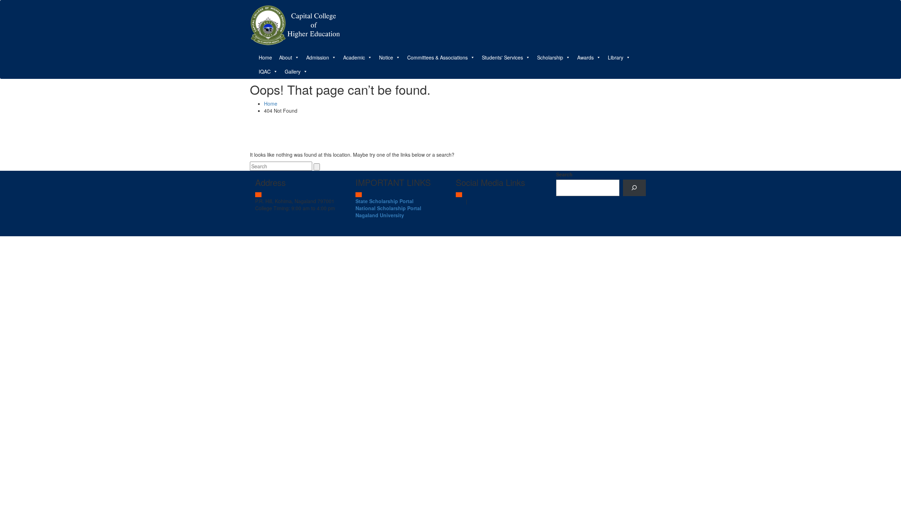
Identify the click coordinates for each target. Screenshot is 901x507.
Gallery (293, 71)
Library (615, 57)
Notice (386, 57)
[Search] (634, 188)
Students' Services (502, 57)
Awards (585, 57)
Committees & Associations (437, 57)
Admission (317, 57)
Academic (354, 57)
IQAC (265, 71)
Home (265, 57)
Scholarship (550, 57)
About (285, 57)
